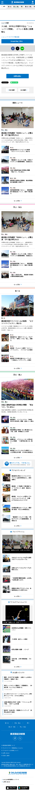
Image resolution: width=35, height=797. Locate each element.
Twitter (20, 738)
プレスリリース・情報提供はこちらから (13, 748)
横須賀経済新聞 (17, 2)
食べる (9, 6)
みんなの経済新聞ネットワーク (17, 773)
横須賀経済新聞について (9, 745)
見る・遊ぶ (16, 6)
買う (22, 6)
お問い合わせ (6, 753)
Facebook (15, 738)
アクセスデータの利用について (10, 750)
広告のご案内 (6, 755)
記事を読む (17, 76)
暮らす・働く (28, 6)
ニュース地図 (5, 23)
